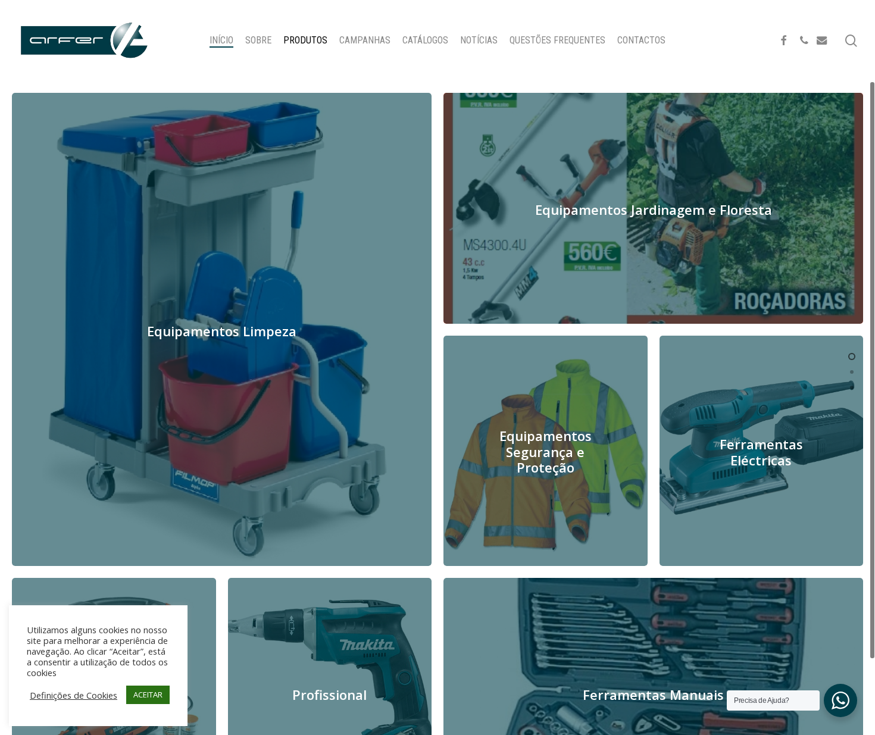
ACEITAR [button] (147, 694)
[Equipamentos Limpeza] (222, 329)
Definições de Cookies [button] (73, 695)
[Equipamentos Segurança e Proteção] (545, 451)
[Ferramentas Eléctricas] (762, 451)
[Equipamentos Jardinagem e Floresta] (653, 208)
